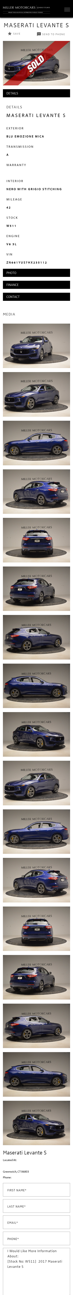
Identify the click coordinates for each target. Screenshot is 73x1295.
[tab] (36, 93)
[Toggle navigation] (66, 9)
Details (12, 93)
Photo (11, 273)
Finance (12, 285)
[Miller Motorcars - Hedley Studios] (26, 8)
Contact (13, 297)
